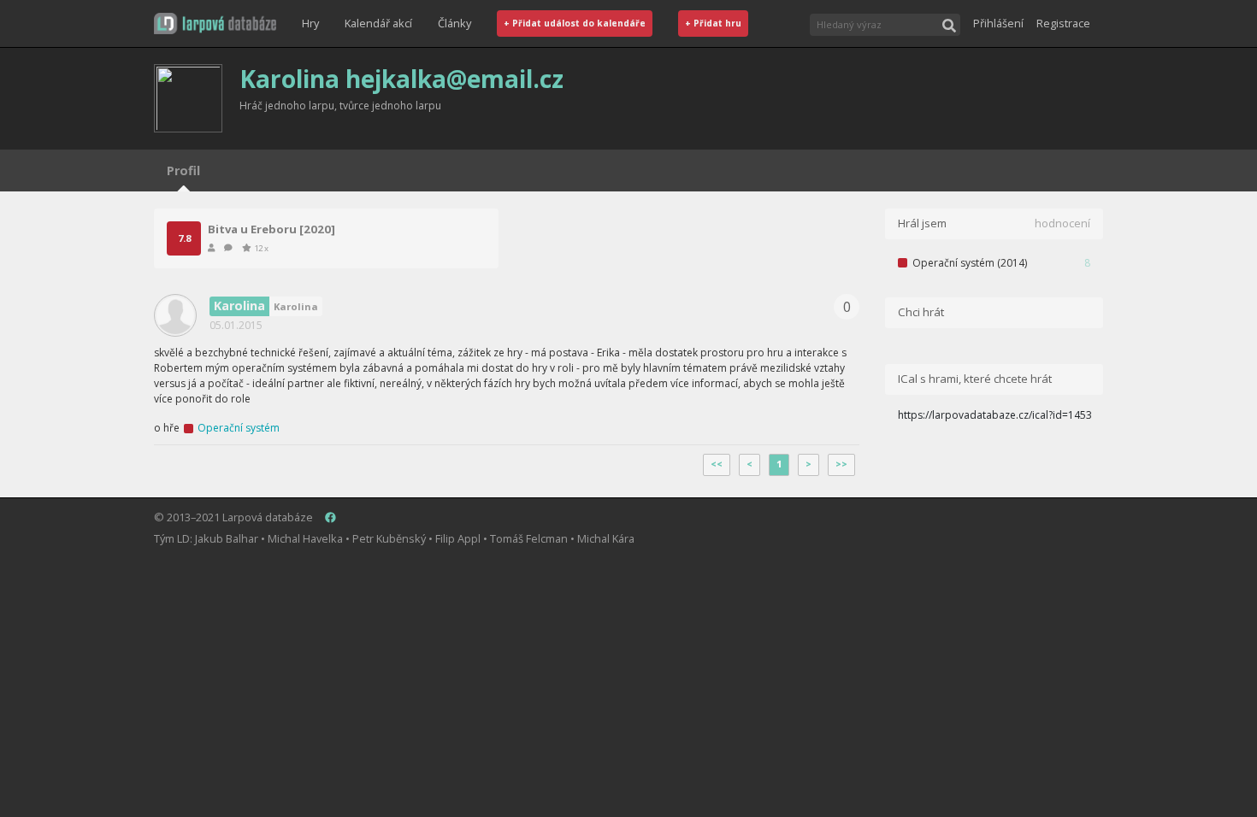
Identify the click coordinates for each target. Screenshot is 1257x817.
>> (841, 464)
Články (454, 23)
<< (717, 464)
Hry (310, 23)
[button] (215, 23)
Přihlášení (998, 23)
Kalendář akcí (378, 23)
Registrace (1063, 23)
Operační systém (239, 427)
